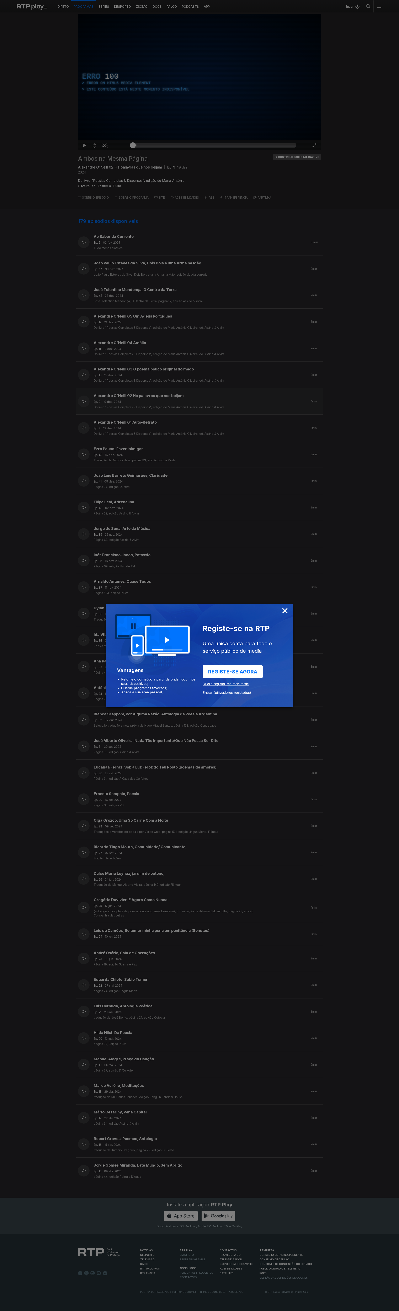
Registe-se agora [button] (232, 672)
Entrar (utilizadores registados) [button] (227, 692)
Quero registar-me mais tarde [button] (226, 684)
